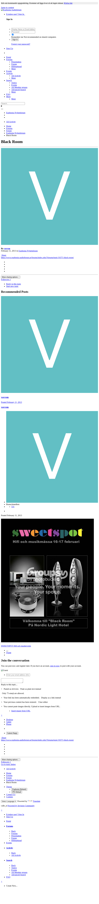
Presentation (16, 62)
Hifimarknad (16, 66)
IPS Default (16, 792)
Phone (8, 724)
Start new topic (12, 286)
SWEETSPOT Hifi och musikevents (16, 646)
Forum (14, 64)
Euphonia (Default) (19, 789)
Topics (14, 83)
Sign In (15, 40)
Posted (11, 402)
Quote (8, 653)
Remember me (17, 37)
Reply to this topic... (9, 684)
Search (9, 80)
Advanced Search (18, 90)
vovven (7, 248)
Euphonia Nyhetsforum (28, 251)
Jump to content (7, 7)
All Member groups (19, 87)
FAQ (8, 94)
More (13, 69)
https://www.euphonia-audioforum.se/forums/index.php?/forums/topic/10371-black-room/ (37, 257)
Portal (8, 57)
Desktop (9, 719)
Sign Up (9, 48)
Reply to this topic (13, 284)
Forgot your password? (20, 44)
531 (12, 507)
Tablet (8, 722)
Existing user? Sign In (15, 14)
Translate (36, 801)
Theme (9, 787)
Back (13, 831)
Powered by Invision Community (21, 806)
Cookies (9, 797)
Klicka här (68, 3)
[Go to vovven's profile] (49, 244)
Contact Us (10, 794)
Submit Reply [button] (12, 733)
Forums (9, 59)
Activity (9, 73)
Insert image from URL (20, 711)
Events (9, 71)
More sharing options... (10, 277)
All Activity (16, 76)
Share (3, 255)
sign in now (55, 666)
